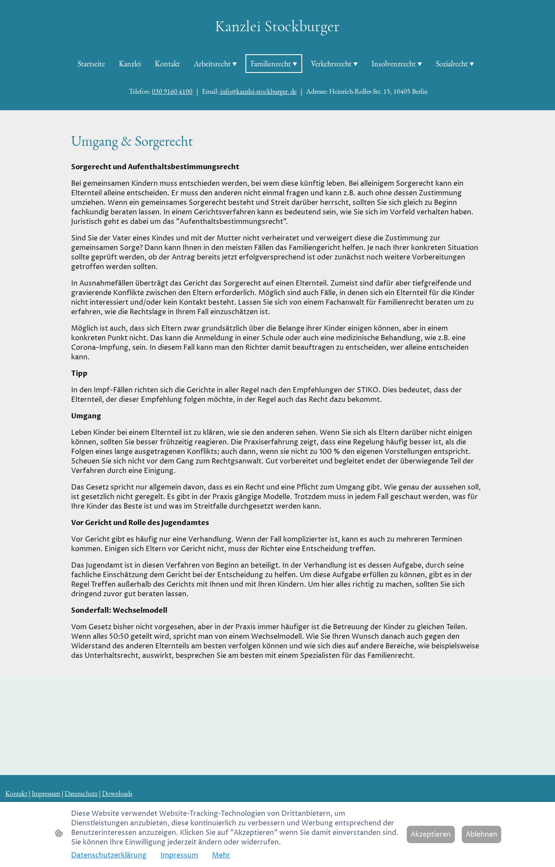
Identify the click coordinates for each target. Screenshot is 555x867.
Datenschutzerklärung (109, 855)
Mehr (221, 855)
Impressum (179, 855)
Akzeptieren (431, 834)
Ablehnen (481, 834)
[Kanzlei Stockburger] (277, 43)
